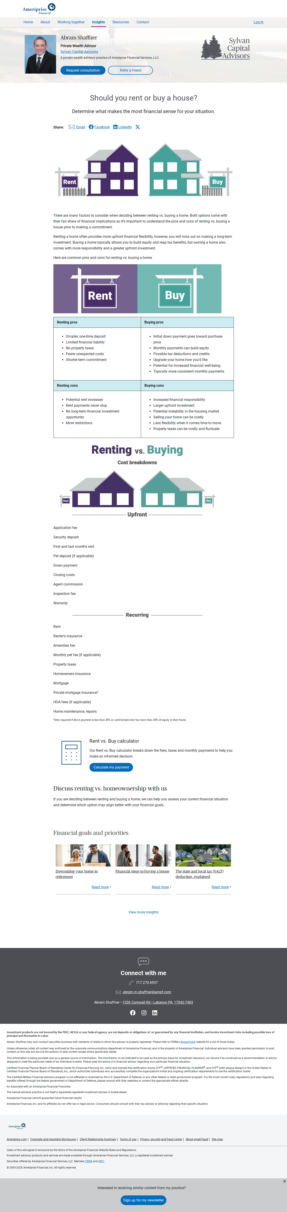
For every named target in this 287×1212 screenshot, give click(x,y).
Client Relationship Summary (98, 1139)
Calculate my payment (111, 767)
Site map (217, 1139)
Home (28, 22)
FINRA (88, 1161)
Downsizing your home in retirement (77, 874)
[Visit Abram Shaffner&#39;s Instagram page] (144, 1013)
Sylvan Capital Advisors (79, 52)
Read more (100, 887)
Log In (258, 22)
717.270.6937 (147, 983)
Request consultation (83, 70)
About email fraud (197, 1139)
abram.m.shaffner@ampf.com (147, 992)
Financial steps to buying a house (142, 871)
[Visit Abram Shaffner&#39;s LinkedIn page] (154, 1013)
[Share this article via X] (137, 126)
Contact (143, 22)
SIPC (101, 1161)
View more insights (143, 912)
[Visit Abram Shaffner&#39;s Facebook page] (133, 1013)
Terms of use (128, 1139)
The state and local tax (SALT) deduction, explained (200, 874)
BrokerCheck (188, 1042)
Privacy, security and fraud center (161, 1139)
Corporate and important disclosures (53, 1139)
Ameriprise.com (17, 1139)
